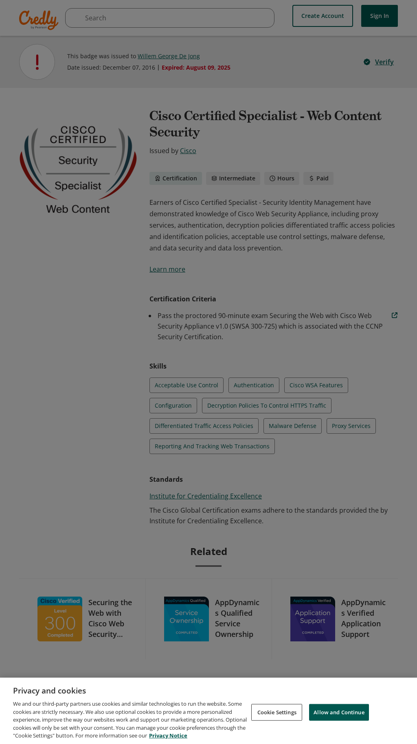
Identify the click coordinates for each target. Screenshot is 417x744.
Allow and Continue (339, 711)
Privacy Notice (168, 735)
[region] (208, 711)
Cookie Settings (276, 711)
